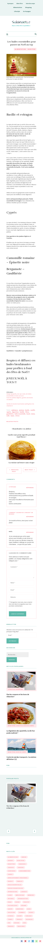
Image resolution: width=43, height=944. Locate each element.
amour (24, 857)
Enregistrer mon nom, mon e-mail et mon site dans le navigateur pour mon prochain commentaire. (20, 604)
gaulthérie (10, 414)
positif (26, 902)
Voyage (16, 922)
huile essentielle (20, 414)
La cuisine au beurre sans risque (21, 463)
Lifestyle (17, 11)
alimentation (13, 857)
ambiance (14, 410)
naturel (11, 898)
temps (10, 919)
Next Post (29, 469)
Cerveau (11, 867)
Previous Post (15, 470)
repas (12, 416)
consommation (24, 871)
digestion (15, 412)
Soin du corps (30, 3)
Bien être (20, 3)
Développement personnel (18, 877)
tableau (29, 916)
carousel (22, 864)
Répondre (30, 487)
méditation (20, 895)
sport (31, 912)
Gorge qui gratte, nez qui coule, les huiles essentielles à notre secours (18, 395)
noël (7, 416)
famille (22, 412)
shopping (19, 909)
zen (24, 922)
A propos (10, 3)
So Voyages (27, 11)
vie (9, 922)
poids (17, 902)
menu (33, 414)
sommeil (22, 912)
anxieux (21, 410)
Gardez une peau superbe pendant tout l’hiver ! (21, 436)
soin (28, 909)
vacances (29, 919)
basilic (27, 410)
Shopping (28, 7)
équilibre (21, 926)
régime (23, 905)
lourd (28, 414)
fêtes (27, 412)
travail (19, 919)
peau (9, 902)
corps (10, 874)
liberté (24, 891)
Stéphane (12, 487)
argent (10, 860)
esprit (10, 881)
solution (11, 912)
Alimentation (17, 7)
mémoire (31, 895)
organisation (23, 898)
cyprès (8, 412)
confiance (11, 871)
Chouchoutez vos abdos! (21, 429)
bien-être (20, 860)
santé (10, 909)
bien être (11, 864)
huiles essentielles (15, 888)
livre (10, 895)
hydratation (12, 891)
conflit (32, 410)
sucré (19, 916)
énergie (11, 926)
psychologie (12, 905)
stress (17, 416)
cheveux (21, 867)
